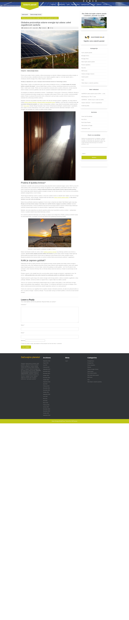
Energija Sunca (75, 4)
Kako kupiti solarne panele (88, 61)
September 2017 (46, 369)
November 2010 (46, 411)
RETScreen (84, 70)
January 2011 (46, 406)
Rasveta (83, 67)
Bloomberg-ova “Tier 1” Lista (88, 96)
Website (23, 340)
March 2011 (45, 402)
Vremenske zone (85, 128)
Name (23, 325)
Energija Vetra (85, 58)
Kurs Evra (84, 119)
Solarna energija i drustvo (35, 14)
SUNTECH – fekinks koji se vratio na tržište (92, 99)
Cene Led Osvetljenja (86, 116)
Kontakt (99, 4)
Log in (66, 360)
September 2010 (46, 415)
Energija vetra (85, 4)
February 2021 (46, 367)
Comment (24, 304)
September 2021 (46, 360)
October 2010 (46, 413)
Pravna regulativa (85, 64)
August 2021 (46, 363)
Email (23, 332)
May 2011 (45, 398)
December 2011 (46, 388)
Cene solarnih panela (86, 52)
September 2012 (46, 381)
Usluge (93, 4)
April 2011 (45, 400)
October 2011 (46, 392)
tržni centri (26, 105)
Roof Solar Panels (86, 122)
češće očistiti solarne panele (61, 197)
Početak (53, 4)
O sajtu (105, 4)
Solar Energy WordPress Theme (60, 421)
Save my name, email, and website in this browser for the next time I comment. (42, 343)
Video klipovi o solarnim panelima (89, 83)
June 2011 (45, 396)
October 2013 (46, 375)
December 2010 (46, 408)
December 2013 (46, 371)
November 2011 (46, 390)
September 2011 (46, 394)
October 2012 (46, 379)
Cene (68, 4)
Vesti (82, 79)
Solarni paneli (29, 5)
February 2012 (46, 386)
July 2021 (45, 365)
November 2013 (46, 373)
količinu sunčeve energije (50, 251)
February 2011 (46, 404)
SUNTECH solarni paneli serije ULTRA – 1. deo (93, 93)
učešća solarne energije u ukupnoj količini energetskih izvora (39, 102)
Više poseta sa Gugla (86, 125)
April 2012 (45, 383)
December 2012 (46, 377)
